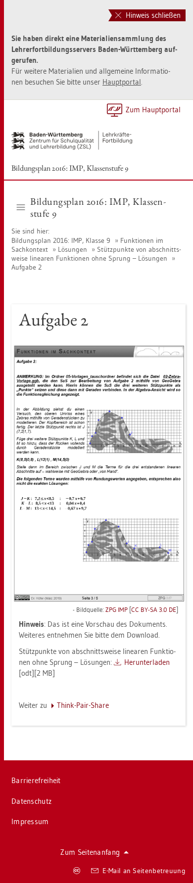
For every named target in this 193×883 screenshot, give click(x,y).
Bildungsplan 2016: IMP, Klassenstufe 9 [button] (98, 207)
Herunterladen (147, 662)
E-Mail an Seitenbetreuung (144, 870)
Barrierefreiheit (36, 780)
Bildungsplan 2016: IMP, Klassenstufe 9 (69, 168)
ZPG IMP (116, 609)
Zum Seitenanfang (90, 852)
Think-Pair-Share (83, 705)
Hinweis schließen (152, 15)
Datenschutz (31, 801)
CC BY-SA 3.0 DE (153, 609)
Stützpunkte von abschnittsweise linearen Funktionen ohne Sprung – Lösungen (96, 254)
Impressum (30, 821)
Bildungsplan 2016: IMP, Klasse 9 (61, 240)
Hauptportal (121, 82)
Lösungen (72, 249)
